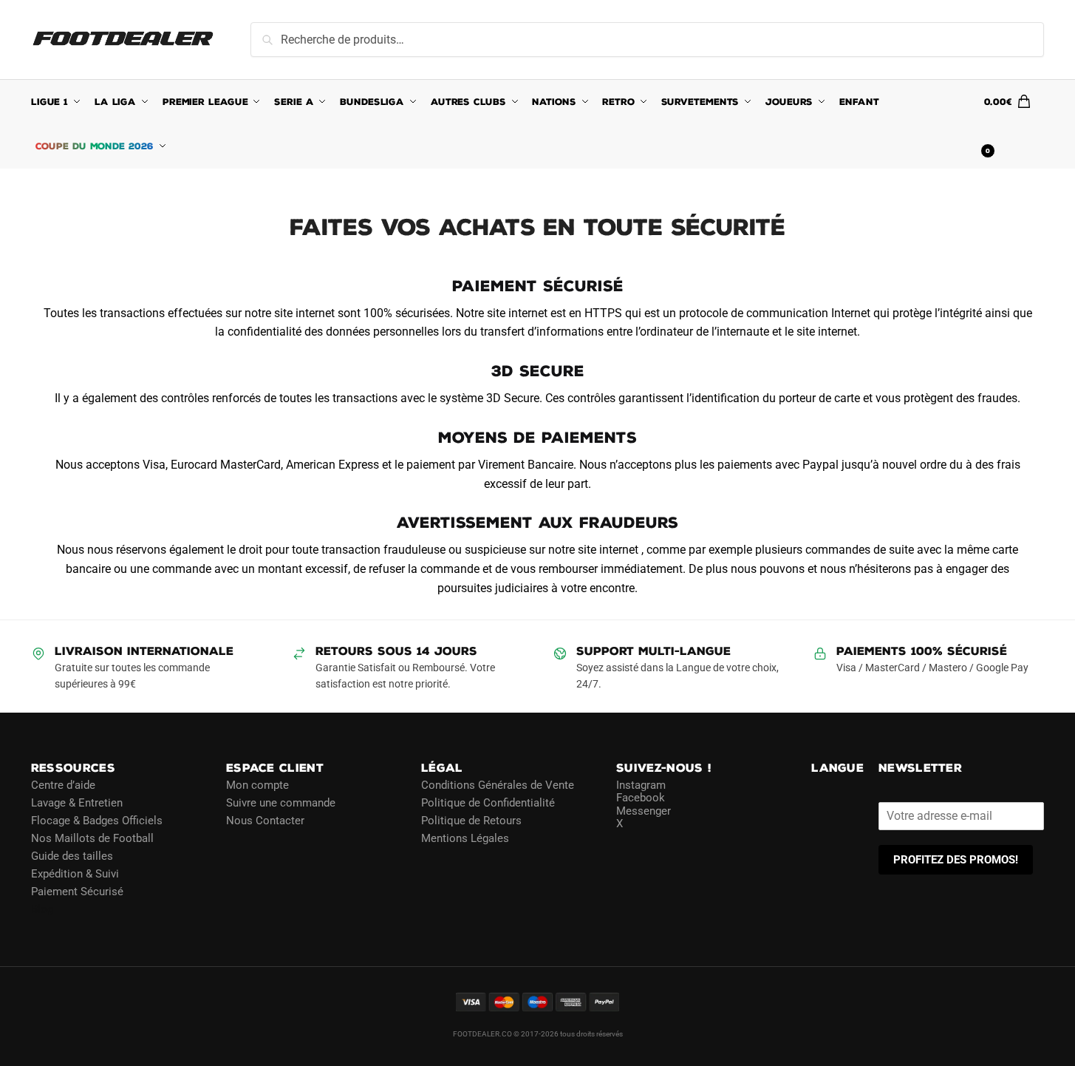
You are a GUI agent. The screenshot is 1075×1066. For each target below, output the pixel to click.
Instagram (641, 785)
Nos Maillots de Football (92, 838)
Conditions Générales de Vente (497, 785)
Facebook (640, 797)
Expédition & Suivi (75, 873)
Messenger (643, 811)
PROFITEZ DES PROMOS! (955, 859)
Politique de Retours (471, 820)
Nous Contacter (265, 820)
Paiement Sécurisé (77, 891)
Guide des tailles (72, 856)
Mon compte (257, 785)
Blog (42, 909)
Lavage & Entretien (77, 802)
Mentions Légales (465, 838)
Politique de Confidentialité (488, 802)
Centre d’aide (63, 785)
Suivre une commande (280, 802)
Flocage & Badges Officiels (97, 820)
